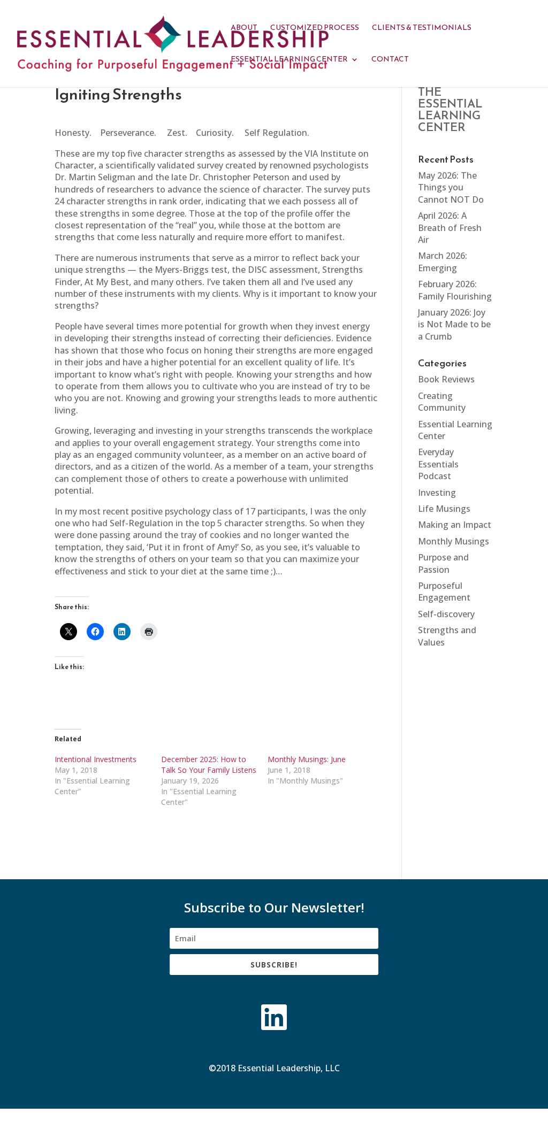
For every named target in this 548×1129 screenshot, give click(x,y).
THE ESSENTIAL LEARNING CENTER (450, 109)
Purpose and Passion (443, 563)
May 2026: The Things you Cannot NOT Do (451, 187)
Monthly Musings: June (307, 759)
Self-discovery (446, 614)
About (244, 28)
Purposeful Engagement (444, 591)
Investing (437, 492)
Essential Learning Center (289, 60)
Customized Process (314, 28)
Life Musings (444, 508)
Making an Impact (454, 525)
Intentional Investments (95, 759)
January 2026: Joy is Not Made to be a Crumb (454, 324)
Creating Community (442, 401)
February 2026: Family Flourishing (455, 290)
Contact (390, 60)
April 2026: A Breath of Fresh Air (450, 227)
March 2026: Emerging (442, 261)
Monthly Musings (453, 541)
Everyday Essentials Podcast (438, 464)
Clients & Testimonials (421, 28)
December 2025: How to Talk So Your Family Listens (208, 764)
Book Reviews (446, 379)
